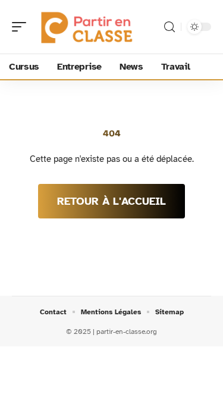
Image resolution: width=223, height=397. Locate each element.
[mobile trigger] (22, 27)
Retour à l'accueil (111, 201)
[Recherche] (169, 27)
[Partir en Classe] (85, 27)
